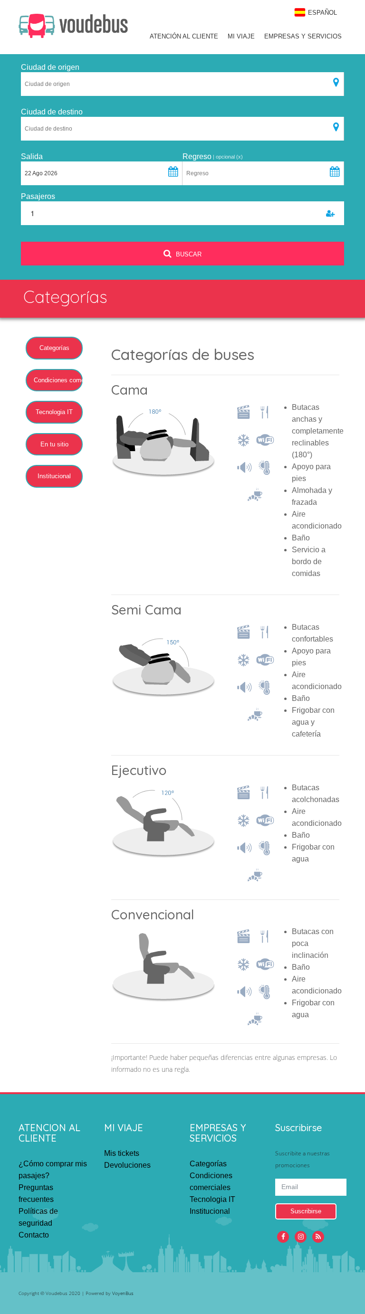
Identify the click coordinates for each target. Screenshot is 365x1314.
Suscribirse (305, 1211)
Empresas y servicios (303, 36)
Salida (32, 156)
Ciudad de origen (50, 67)
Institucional (54, 476)
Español (322, 12)
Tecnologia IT (54, 412)
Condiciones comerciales (58, 380)
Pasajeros (38, 196)
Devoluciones (127, 1165)
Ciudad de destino (52, 112)
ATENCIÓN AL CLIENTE (184, 36)
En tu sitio (54, 444)
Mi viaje (241, 36)
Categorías (54, 347)
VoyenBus (123, 1293)
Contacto (34, 1235)
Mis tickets (121, 1153)
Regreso (196, 156)
